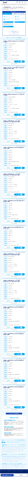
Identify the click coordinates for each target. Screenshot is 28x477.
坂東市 (24, 448)
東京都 (16, 442)
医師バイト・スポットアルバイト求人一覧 (9, 4)
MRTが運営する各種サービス (21, 470)
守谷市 (16, 448)
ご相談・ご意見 (14, 470)
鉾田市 (13, 449)
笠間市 (2, 448)
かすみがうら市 (5, 449)
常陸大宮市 (19, 448)
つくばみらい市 (15, 449)
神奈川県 (18, 442)
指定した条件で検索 (14, 33)
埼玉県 (12, 442)
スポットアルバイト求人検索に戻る (14, 413)
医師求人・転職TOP (4, 4)
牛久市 (6, 448)
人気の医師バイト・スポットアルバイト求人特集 (11, 463)
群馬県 (11, 442)
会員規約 (5, 470)
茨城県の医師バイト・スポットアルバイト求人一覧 (17, 4)
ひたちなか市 (11, 448)
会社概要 (1, 470)
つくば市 (8, 448)
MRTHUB (27, 470)
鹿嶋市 (13, 448)
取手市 (4, 448)
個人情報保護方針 (9, 470)
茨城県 (7, 442)
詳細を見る (8, 61)
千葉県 (14, 442)
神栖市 (9, 449)
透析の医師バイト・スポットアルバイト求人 (6, 468)
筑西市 (23, 448)
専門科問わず (16, 461)
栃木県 (9, 442)
